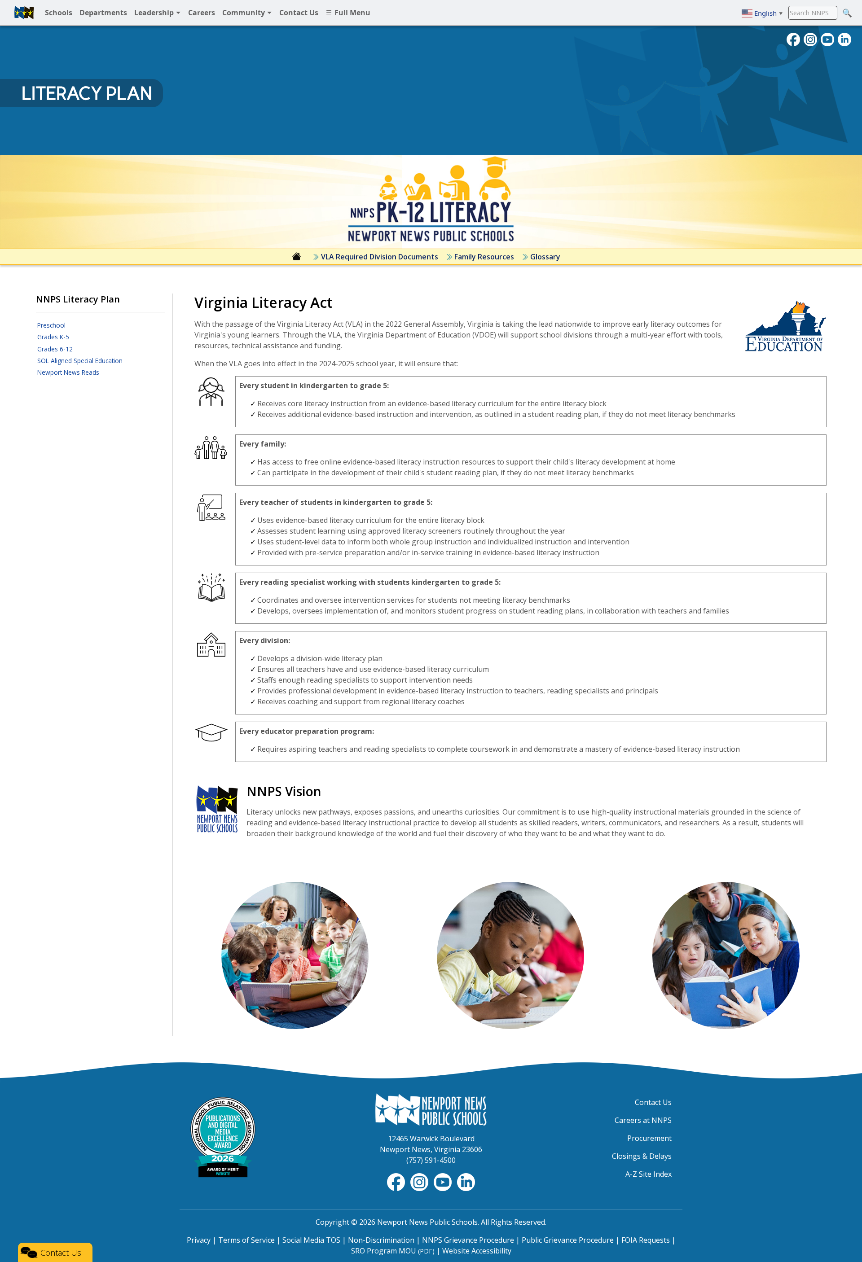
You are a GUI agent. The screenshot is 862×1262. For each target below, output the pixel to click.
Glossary (544, 257)
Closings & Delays (642, 1156)
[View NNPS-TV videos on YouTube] (443, 1181)
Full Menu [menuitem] (351, 13)
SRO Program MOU (393, 1251)
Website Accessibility (476, 1251)
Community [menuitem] (244, 13)
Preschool (51, 325)
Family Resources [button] (483, 257)
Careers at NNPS (643, 1120)
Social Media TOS (311, 1240)
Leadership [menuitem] (155, 13)
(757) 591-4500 (431, 1160)
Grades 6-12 (55, 349)
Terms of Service (246, 1240)
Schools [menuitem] (58, 13)
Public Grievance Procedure (568, 1240)
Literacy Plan (87, 93)
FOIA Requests (645, 1240)
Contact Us (653, 1102)
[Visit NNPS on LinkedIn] (844, 39)
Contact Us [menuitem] (298, 13)
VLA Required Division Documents (378, 257)
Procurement (649, 1138)
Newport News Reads (68, 372)
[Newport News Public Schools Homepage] (431, 1108)
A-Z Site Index (648, 1174)
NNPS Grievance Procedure (468, 1240)
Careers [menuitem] (201, 13)
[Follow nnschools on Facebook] (793, 39)
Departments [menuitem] (103, 13)
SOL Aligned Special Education (80, 360)
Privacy (199, 1240)
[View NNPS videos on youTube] (827, 39)
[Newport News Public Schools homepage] (24, 12)
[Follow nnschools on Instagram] (810, 39)
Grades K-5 (53, 337)
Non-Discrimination (381, 1240)
